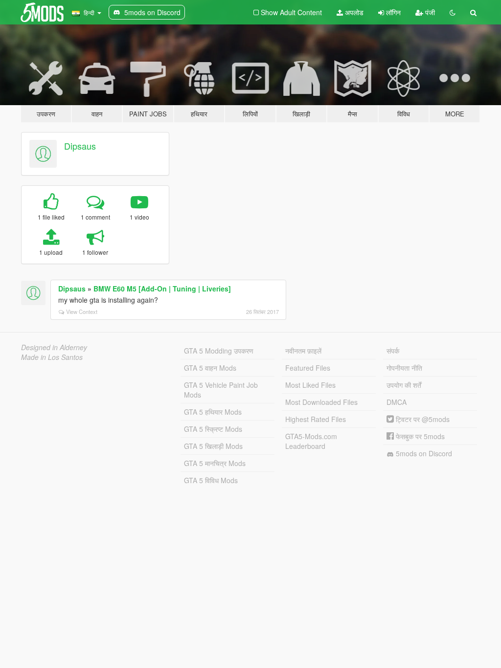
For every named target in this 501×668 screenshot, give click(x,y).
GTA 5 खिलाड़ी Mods (213, 446)
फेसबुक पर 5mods (419, 436)
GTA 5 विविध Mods (211, 480)
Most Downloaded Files (321, 402)
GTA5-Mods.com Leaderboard (311, 441)
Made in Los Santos (52, 357)
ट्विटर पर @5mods (422, 419)
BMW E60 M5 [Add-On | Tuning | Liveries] (162, 288)
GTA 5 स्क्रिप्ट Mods (213, 429)
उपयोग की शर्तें (404, 385)
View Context (81, 311)
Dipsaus (80, 145)
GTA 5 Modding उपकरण (218, 351)
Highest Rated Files (315, 419)
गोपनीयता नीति (404, 368)
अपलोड (353, 12)
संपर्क (393, 351)
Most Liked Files (310, 385)
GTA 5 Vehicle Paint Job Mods (221, 390)
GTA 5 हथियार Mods (213, 412)
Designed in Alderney (54, 347)
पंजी (429, 12)
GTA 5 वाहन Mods (210, 368)
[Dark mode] (452, 12)
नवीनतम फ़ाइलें (303, 351)
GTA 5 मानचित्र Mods (215, 463)
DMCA (397, 402)
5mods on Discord (423, 453)
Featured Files (307, 368)
